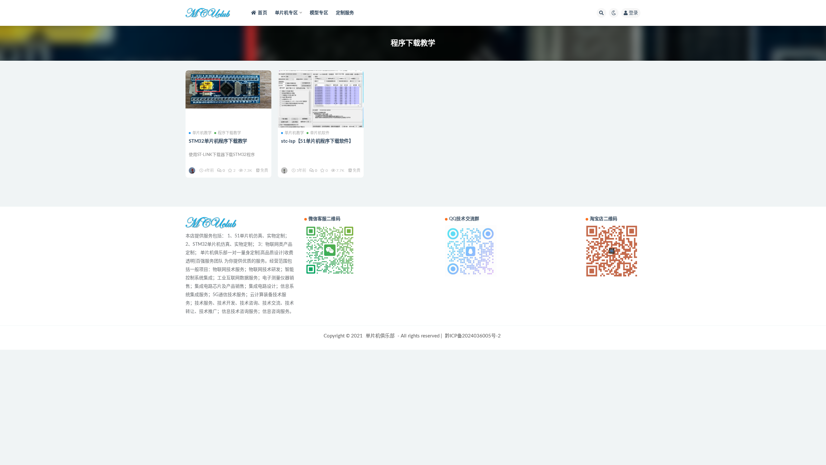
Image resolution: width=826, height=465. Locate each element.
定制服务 (345, 13)
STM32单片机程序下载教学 (218, 141)
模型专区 (319, 13)
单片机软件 (319, 133)
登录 (633, 13)
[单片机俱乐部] (284, 170)
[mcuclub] (192, 170)
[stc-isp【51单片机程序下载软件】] (321, 99)
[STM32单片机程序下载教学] (228, 89)
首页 (262, 13)
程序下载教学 (229, 133)
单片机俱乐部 (380, 336)
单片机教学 (202, 133)
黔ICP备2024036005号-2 (473, 336)
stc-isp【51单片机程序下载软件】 (317, 141)
